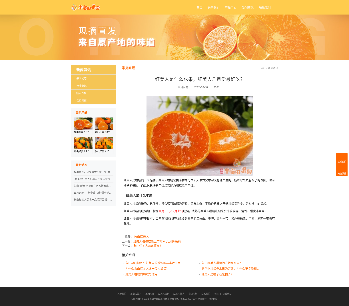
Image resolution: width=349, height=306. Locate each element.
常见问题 (81, 100)
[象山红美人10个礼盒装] (104, 143)
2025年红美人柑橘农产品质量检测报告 (93, 178)
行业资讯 (81, 85)
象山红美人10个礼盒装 (104, 151)
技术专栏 (81, 93)
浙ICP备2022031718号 (185, 299)
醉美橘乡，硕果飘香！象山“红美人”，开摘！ (93, 172)
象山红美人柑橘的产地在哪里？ (222, 263)
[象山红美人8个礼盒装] (104, 123)
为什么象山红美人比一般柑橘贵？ (147, 268)
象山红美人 (141, 236)
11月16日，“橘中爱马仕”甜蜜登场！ (93, 192)
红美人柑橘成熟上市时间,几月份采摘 (157, 241)
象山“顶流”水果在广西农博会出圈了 (93, 185)
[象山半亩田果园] (86, 6)
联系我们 (265, 7)
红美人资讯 (163, 294)
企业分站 (227, 294)
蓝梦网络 (213, 299)
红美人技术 (178, 294)
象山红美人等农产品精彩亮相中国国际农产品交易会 (93, 199)
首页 (199, 7)
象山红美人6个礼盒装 (83, 132)
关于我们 (213, 7)
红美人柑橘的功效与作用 (141, 274)
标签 (216, 294)
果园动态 (81, 78)
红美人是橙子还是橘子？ (218, 274)
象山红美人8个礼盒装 (104, 132)
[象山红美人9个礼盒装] (83, 143)
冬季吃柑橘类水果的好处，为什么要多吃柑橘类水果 (232, 268)
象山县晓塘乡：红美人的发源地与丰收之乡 (153, 263)
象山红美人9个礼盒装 (83, 151)
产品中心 (230, 7)
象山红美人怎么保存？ (148, 245)
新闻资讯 (248, 7)
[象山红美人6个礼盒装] (83, 123)
